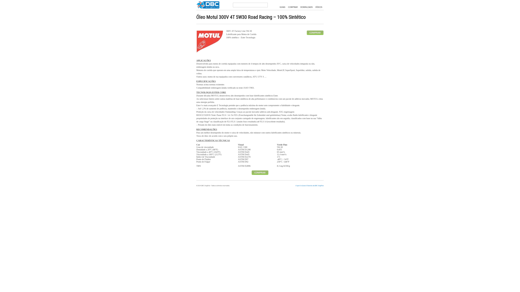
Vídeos (318, 7)
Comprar (293, 7)
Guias (282, 7)
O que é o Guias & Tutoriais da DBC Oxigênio (309, 186)
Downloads (306, 7)
